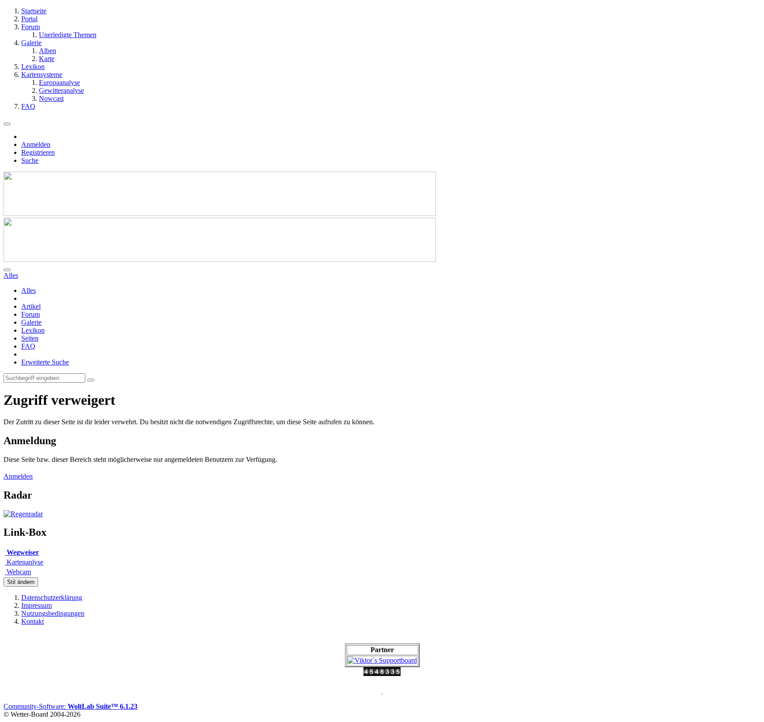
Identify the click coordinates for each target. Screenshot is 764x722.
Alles (28, 290)
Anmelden (35, 144)
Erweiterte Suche (45, 362)
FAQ (28, 346)
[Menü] (7, 124)
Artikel (31, 306)
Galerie (31, 322)
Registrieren (38, 152)
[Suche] (7, 270)
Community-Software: (71, 706)
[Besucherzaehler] (382, 673)
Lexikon (33, 330)
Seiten (29, 338)
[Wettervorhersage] (23, 514)
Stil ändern (20, 582)
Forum (30, 314)
